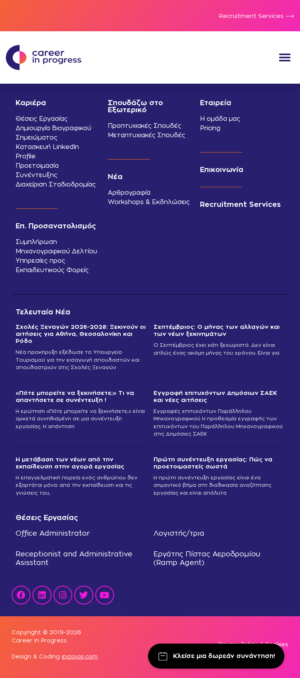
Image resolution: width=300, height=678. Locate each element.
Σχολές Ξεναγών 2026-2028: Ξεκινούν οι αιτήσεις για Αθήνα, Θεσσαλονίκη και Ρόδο (81, 333)
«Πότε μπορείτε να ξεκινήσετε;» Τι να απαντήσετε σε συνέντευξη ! (75, 396)
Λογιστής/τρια (179, 533)
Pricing (210, 128)
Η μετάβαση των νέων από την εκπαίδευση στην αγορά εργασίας (70, 463)
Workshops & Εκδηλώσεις (149, 202)
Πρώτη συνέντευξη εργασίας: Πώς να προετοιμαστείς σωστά (213, 463)
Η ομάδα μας (220, 118)
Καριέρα (31, 102)
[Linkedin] (41, 595)
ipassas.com (80, 656)
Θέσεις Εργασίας (42, 118)
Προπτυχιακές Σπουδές (144, 125)
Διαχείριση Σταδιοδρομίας (56, 184)
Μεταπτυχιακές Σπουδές (146, 135)
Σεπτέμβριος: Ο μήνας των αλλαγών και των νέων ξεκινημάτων (217, 330)
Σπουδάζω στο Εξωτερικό (135, 106)
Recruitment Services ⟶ (256, 16)
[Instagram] (63, 595)
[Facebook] (21, 595)
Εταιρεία (215, 102)
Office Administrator (53, 533)
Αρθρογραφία (129, 192)
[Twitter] (83, 595)
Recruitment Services (240, 204)
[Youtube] (104, 595)
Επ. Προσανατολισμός (56, 226)
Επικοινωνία (221, 169)
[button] (284, 57)
